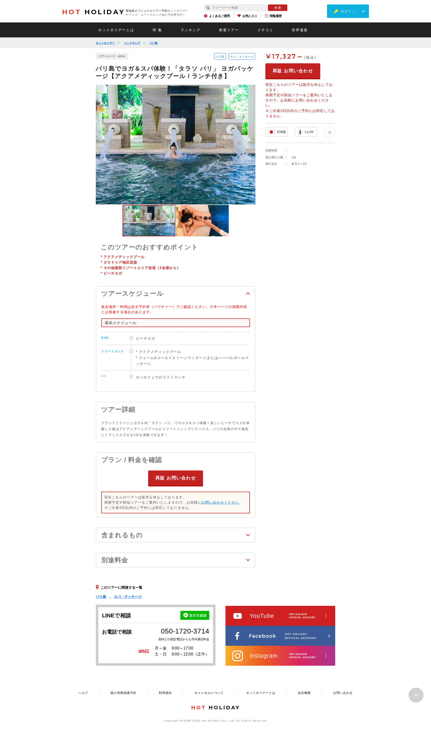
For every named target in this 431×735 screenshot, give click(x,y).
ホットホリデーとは (116, 30)
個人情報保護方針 (123, 693)
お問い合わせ (343, 693)
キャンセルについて (209, 693)
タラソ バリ (299, 164)
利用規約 (165, 693)
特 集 (157, 30)
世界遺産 (300, 30)
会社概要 (304, 693)
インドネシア (132, 42)
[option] (175, 144)
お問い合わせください (220, 502)
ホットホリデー (105, 42)
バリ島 (153, 42)
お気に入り (249, 16)
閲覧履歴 (276, 16)
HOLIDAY (93, 12)
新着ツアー (229, 30)
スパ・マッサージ (242, 56)
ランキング (191, 30)
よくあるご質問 (219, 16)
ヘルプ (83, 693)
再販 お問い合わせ (175, 477)
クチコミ (265, 30)
